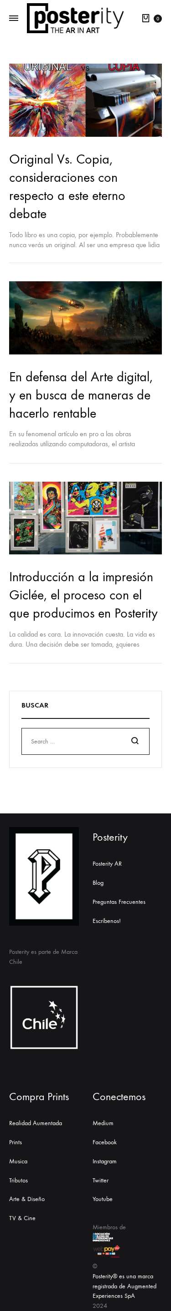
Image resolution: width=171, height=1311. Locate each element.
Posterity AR (107, 863)
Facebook (105, 1142)
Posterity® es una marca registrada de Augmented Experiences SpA (124, 1286)
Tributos (18, 1180)
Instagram (105, 1161)
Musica (18, 1161)
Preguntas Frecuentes (119, 902)
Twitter (101, 1180)
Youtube (103, 1199)
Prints (15, 1142)
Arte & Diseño (27, 1199)
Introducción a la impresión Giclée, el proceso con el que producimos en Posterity (83, 595)
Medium (103, 1123)
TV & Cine (22, 1218)
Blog (98, 883)
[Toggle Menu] (13, 19)
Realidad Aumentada (35, 1123)
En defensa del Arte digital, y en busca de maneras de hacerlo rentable (81, 395)
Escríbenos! (107, 921)
